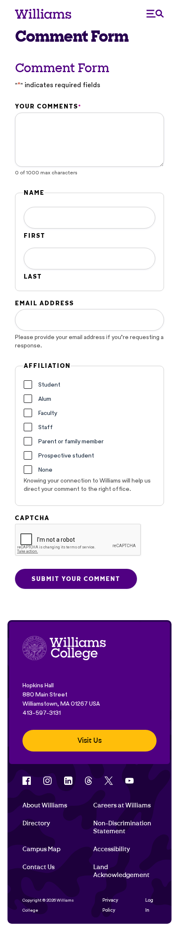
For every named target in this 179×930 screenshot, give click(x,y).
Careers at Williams (122, 805)
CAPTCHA (32, 518)
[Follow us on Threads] (88, 781)
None (45, 469)
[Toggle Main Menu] (155, 13)
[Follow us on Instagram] (47, 781)
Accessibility (111, 849)
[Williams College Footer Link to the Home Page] (64, 649)
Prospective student (66, 455)
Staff (45, 427)
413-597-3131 (41, 713)
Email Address (44, 303)
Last (33, 276)
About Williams (44, 805)
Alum (44, 399)
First (34, 235)
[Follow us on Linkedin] (68, 781)
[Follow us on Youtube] (129, 781)
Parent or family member (71, 441)
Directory (36, 823)
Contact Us (38, 867)
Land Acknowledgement (121, 870)
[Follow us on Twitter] (108, 781)
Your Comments (48, 106)
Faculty (47, 413)
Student (49, 384)
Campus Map (41, 849)
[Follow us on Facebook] (26, 781)
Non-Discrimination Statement (122, 826)
